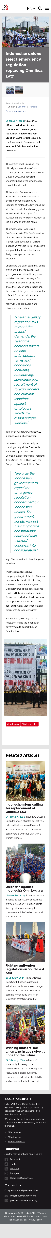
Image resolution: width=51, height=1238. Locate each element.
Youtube (14, 1168)
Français (33, 106)
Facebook (15, 1159)
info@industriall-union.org (23, 1196)
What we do (14, 1137)
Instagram (15, 1173)
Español (22, 106)
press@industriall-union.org (24, 1200)
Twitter (13, 1164)
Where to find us (16, 1141)
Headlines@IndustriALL (21, 1178)
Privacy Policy (35, 1220)
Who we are (14, 1132)
